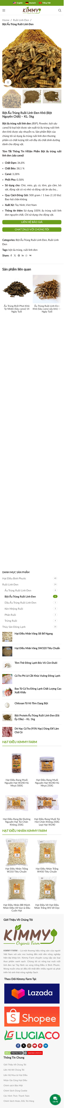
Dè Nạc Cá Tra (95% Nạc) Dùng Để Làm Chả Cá (37, 730)
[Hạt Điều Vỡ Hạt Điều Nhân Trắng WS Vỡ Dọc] (47, 888)
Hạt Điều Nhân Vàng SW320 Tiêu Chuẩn (37, 648)
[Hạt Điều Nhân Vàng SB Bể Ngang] (7, 637)
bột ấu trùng (15, 250)
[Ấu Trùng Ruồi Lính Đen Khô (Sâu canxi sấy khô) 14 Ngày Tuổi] (47, 289)
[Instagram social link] (29, 1045)
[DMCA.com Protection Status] (13, 1053)
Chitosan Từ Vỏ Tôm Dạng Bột (31, 703)
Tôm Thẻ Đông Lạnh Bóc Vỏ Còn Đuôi (36, 663)
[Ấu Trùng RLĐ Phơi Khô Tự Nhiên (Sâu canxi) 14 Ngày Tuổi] (16, 289)
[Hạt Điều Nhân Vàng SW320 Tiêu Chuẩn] (7, 651)
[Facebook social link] (11, 256)
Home (5, 20)
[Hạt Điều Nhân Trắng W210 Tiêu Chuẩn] (16, 852)
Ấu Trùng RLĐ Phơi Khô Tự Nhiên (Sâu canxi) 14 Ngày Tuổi (16, 309)
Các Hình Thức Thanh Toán (16, 1096)
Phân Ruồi (10, 615)
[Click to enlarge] (8, 82)
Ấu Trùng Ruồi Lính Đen (18, 590)
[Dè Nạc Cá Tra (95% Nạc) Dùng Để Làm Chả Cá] (7, 732)
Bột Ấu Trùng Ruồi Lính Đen (17, 24)
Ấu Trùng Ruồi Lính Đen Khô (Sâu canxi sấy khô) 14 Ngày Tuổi (47, 309)
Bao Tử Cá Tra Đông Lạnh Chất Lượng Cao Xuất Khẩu (38, 690)
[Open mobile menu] (4, 10)
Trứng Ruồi (11, 621)
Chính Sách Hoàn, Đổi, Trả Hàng (19, 1101)
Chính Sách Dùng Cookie (15, 1091)
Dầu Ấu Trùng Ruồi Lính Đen (20, 602)
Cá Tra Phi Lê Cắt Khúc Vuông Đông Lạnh (37, 676)
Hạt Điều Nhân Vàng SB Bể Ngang (34, 633)
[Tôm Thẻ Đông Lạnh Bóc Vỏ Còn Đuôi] (7, 665)
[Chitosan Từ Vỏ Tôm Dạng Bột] (7, 705)
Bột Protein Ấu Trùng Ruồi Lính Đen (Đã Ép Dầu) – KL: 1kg (37, 717)
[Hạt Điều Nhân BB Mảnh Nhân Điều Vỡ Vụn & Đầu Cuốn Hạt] (16, 888)
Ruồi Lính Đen (21, 20)
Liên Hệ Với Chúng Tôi (14, 1070)
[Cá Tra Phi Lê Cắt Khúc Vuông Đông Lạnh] (7, 679)
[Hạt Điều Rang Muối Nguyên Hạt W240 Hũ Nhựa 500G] (16, 763)
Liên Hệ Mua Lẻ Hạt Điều (15, 1075)
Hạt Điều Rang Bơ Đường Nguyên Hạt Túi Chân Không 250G (16, 822)
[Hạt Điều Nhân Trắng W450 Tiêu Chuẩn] (47, 852)
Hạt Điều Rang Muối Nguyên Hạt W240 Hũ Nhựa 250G (47, 783)
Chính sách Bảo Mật (13, 1086)
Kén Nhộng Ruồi (14, 609)
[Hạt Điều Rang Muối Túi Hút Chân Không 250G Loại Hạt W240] (47, 802)
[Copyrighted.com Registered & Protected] (33, 1053)
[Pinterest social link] (19, 256)
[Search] (60, 10)
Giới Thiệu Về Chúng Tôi (15, 1065)
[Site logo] (32, 10)
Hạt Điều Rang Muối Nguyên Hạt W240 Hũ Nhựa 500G (17, 783)
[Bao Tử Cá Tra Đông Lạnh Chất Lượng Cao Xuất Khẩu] (7, 692)
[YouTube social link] (34, 1045)
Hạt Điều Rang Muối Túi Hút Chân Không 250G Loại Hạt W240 (47, 822)
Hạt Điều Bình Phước (14, 578)
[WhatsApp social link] (26, 256)
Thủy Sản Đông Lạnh (13, 627)
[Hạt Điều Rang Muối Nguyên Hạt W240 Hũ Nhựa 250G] (47, 763)
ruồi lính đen (30, 250)
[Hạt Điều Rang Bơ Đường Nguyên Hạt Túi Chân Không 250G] (16, 802)
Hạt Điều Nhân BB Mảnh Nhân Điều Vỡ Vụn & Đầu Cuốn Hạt (16, 908)
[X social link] (15, 256)
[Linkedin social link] (23, 256)
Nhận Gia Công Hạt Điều (15, 1080)
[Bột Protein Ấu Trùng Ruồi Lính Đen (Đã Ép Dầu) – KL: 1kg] (7, 718)
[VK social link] (30, 256)
